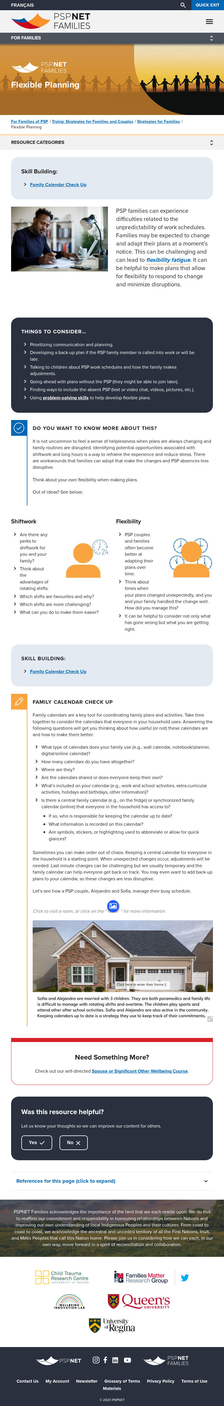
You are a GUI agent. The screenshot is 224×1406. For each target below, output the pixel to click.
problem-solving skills (66, 397)
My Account (57, 1381)
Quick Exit (208, 5)
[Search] (183, 5)
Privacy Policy (160, 1381)
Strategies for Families (158, 121)
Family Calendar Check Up (58, 184)
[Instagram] (96, 1359)
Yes (33, 1142)
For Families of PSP (29, 121)
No (71, 1142)
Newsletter (86, 1381)
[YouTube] (127, 1359)
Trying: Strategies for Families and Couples (92, 121)
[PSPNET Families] (50, 27)
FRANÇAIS (22, 5)
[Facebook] (105, 1359)
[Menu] (209, 21)
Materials (112, 1388)
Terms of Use (194, 1381)
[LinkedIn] (185, 1277)
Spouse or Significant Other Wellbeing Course (140, 1071)
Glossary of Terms (122, 1381)
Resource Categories (37, 142)
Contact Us (27, 1381)
